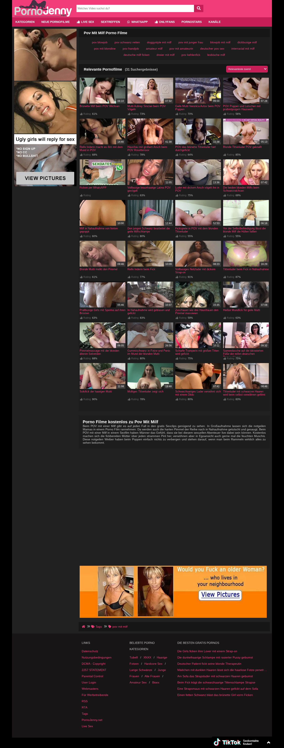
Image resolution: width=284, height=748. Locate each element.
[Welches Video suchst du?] (198, 8)
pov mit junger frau (190, 42)
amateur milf (154, 48)
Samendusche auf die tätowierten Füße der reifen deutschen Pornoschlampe (243, 353)
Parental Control (92, 676)
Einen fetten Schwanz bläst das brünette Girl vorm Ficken (215, 695)
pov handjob (131, 48)
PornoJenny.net (92, 720)
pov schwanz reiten (127, 42)
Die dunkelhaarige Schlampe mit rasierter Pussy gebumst (215, 657)
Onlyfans (166, 22)
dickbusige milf (247, 42)
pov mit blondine (105, 48)
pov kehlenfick (191, 54)
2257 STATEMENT (94, 670)
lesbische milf (216, 54)
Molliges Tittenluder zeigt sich (145, 391)
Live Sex (87, 22)
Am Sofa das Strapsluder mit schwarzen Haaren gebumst (215, 676)
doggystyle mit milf (159, 42)
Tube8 (134, 657)
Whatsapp (139, 22)
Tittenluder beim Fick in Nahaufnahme (246, 269)
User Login (89, 682)
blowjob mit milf (220, 42)
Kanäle (215, 22)
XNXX (147, 657)
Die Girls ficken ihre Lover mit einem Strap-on (207, 651)
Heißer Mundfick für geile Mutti (241, 310)
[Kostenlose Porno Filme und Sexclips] (43, 15)
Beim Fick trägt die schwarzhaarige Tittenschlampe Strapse (216, 682)
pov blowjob (99, 42)
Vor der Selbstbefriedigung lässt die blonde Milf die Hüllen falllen (244, 230)
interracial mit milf (242, 48)
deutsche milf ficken (136, 54)
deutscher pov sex (212, 48)
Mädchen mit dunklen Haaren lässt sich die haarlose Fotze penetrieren (222, 670)
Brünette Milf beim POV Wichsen (100, 106)
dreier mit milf (165, 54)
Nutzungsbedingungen (96, 657)
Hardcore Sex (153, 663)
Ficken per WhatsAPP (93, 187)
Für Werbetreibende (95, 695)
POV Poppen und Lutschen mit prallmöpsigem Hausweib (242, 108)
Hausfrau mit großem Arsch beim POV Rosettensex (147, 148)
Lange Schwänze (141, 670)
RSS (85, 701)
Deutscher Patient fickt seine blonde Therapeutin (209, 663)
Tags (85, 713)
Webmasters (90, 688)
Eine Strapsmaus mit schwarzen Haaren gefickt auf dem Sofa (217, 688)
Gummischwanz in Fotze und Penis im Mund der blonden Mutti (148, 352)
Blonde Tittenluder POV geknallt (242, 147)
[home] (84, 626)
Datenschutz (90, 651)
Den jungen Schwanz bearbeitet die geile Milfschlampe (148, 230)
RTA (84, 707)
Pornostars (192, 22)
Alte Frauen (152, 676)
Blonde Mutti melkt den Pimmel (98, 269)
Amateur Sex (138, 682)
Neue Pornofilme (55, 22)
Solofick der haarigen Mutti (96, 391)
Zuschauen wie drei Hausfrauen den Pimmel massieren (196, 311)
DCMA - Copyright (93, 663)
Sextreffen (110, 22)
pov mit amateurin (181, 48)
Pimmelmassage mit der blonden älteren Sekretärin (99, 352)
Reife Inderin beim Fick (141, 269)
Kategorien (25, 22)
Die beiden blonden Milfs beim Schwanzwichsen (241, 189)
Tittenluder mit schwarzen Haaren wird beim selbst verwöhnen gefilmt (244, 393)
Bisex (155, 682)
